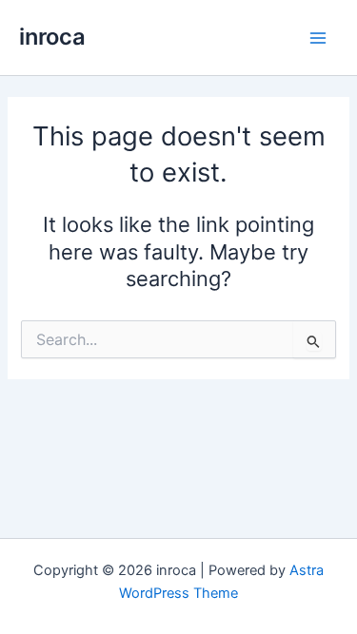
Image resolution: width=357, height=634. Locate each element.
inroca (52, 36)
